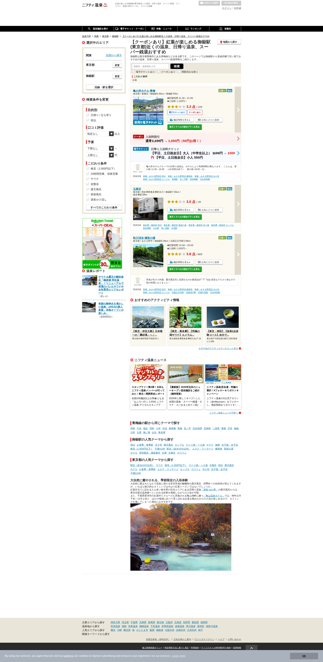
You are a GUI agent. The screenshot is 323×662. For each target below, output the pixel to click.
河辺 (164, 428)
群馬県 (151, 622)
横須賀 (127, 630)
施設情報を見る (181, 120)
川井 (132, 432)
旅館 (217, 445)
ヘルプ (221, 639)
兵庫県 (142, 622)
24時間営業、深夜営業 (104, 173)
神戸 (200, 630)
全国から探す (114, 55)
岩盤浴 (95, 184)
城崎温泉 (144, 626)
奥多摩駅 (147, 228)
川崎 (119, 630)
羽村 (152, 428)
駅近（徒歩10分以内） (179, 448)
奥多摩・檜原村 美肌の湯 (175, 225)
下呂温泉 (155, 626)
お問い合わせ (234, 639)
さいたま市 (142, 630)
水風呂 (171, 452)
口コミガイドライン (204, 639)
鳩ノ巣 (146, 432)
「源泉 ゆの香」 (209, 489)
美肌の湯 (228, 448)
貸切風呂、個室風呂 (149, 452)
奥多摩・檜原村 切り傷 (198, 225)
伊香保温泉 (167, 626)
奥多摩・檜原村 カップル (222, 225)
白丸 (154, 432)
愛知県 (195, 622)
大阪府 (169, 622)
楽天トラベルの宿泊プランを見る (184, 127)
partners (68, 655)
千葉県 (134, 622)
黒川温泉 (190, 626)
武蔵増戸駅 (191, 292)
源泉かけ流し (99, 199)
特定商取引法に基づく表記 (177, 648)
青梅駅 (175, 179)
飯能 (152, 630)
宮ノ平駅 (184, 179)
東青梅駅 (194, 179)
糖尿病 (218, 448)
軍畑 (223, 428)
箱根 (124, 626)
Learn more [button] (179, 655)
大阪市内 (169, 630)
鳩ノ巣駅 (165, 228)
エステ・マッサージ (202, 448)
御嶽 (236, 428)
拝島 (132, 428)
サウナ (209, 445)
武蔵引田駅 (203, 292)
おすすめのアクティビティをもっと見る (218, 348)
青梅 (179, 428)
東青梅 (172, 428)
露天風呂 (168, 445)
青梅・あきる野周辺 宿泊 (154, 176)
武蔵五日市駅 (178, 292)
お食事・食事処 (145, 445)
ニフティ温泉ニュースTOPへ (223, 413)
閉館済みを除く (190, 71)
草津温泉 (115, 626)
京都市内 (180, 630)
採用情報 (237, 648)
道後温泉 (179, 626)
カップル (179, 445)
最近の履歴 (231, 3)
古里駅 (174, 228)
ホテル (133, 452)
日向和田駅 (205, 179)
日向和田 (197, 428)
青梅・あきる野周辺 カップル (156, 179)
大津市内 (191, 630)
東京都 (160, 622)
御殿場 (159, 630)
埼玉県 (125, 622)
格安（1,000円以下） (141, 448)
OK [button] (304, 656)
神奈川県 (115, 622)
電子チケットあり (145, 71)
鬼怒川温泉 (212, 626)
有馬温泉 (133, 626)
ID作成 (237, 8)
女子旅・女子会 (230, 445)
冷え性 (158, 445)
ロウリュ (182, 452)
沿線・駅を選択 (104, 87)
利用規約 (195, 648)
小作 (158, 428)
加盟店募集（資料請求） (158, 639)
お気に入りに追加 (210, 120)
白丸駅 (156, 228)
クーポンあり (168, 71)
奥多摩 (161, 432)
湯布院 (200, 626)
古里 (139, 432)
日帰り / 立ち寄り (101, 115)
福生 (145, 428)
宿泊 (132, 445)
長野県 (186, 622)
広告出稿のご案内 (182, 639)
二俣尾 (216, 428)
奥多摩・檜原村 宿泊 (152, 225)
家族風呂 (96, 194)
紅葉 (164, 452)
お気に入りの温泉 (209, 3)
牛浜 (139, 428)
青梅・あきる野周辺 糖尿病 (180, 176)
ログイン (226, 8)
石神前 (207, 428)
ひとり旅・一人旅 (195, 445)
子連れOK (160, 448)
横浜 (113, 630)
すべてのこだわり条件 (104, 207)
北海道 (177, 622)
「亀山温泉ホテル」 (214, 495)
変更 (117, 65)
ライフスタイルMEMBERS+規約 (216, 648)
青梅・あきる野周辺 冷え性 (206, 176)
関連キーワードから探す (96, 634)
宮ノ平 (187, 428)
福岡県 (204, 622)
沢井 (230, 428)
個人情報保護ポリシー (152, 648)
